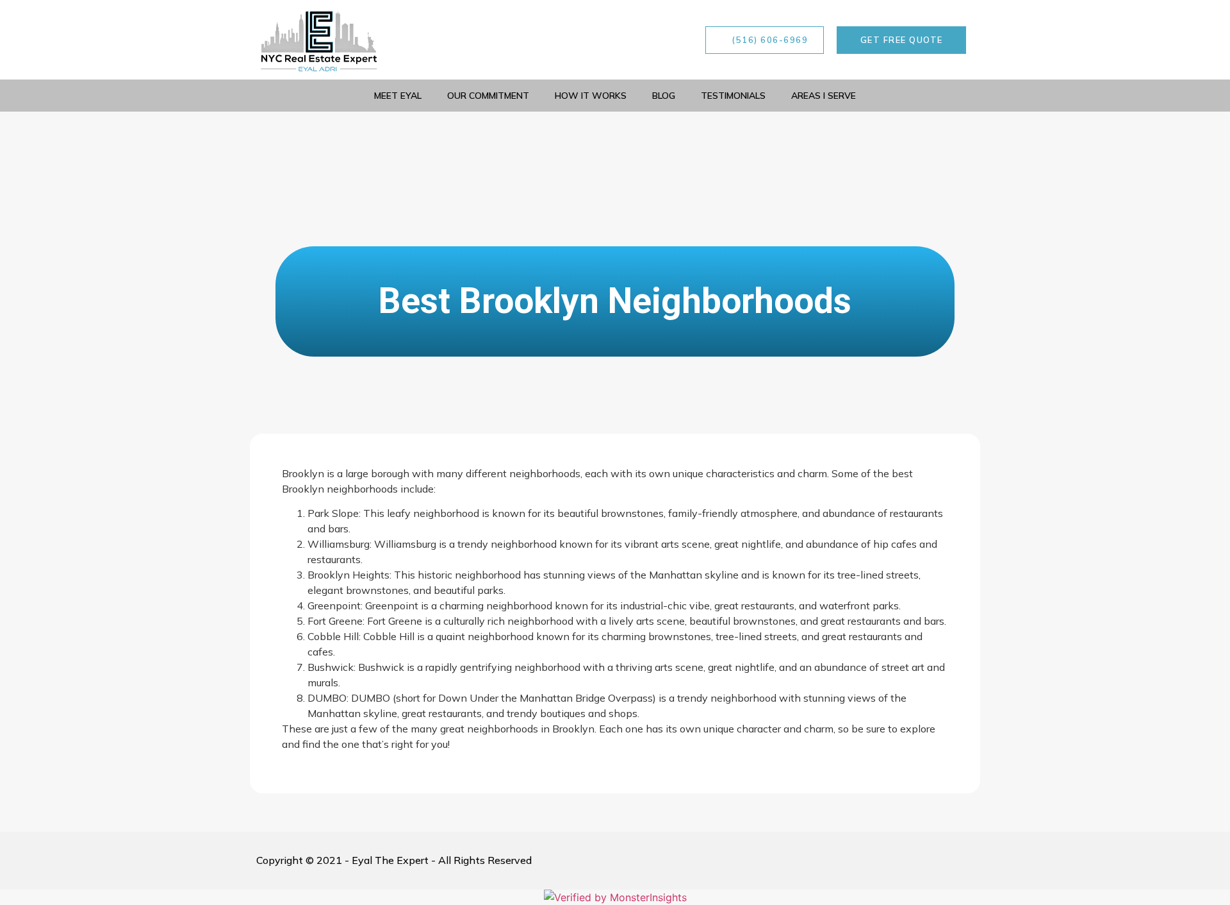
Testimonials (733, 95)
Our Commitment (488, 95)
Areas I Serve (823, 95)
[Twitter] (668, 40)
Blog (663, 95)
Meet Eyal (398, 95)
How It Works (591, 95)
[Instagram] (610, 40)
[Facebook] (581, 40)
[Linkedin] (639, 40)
